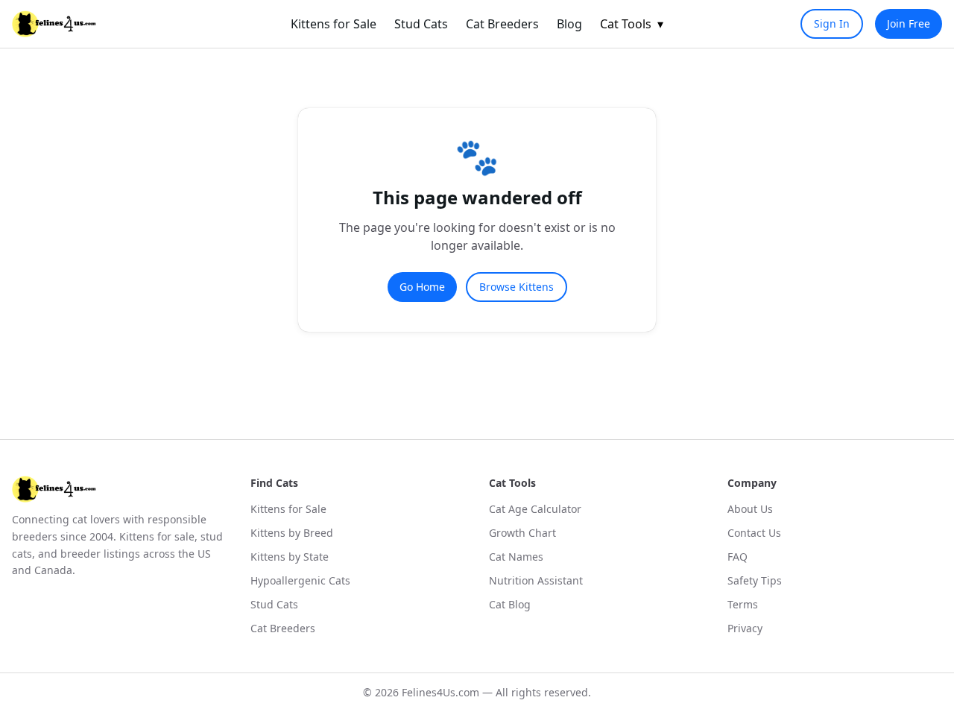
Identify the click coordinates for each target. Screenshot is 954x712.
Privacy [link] (744, 628)
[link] (54, 23)
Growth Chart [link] (522, 533)
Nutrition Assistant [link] (536, 580)
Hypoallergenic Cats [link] (300, 580)
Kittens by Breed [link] (291, 533)
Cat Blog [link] (510, 604)
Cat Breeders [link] (502, 24)
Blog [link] (569, 24)
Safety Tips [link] (754, 580)
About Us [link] (750, 509)
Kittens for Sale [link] (333, 24)
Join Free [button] (908, 23)
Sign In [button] (832, 23)
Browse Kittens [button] (516, 287)
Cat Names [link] (516, 556)
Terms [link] (742, 604)
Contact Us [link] (754, 533)
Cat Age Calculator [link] (535, 509)
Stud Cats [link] (421, 24)
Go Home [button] (422, 287)
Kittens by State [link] (289, 556)
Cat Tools (631, 24)
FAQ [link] (737, 556)
